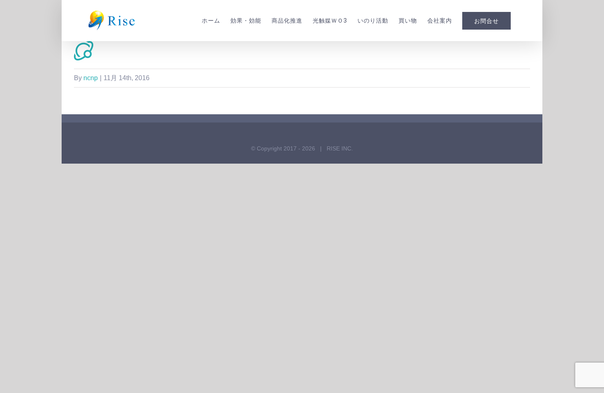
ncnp (90, 77)
